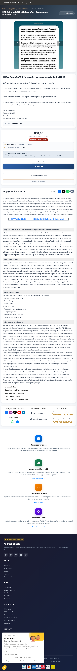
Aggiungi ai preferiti (39, 176)
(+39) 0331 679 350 (62, 414)
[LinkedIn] (23, 412)
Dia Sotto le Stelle (9, 621)
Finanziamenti (8, 577)
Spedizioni (7, 565)
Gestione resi (8, 568)
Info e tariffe (37, 502)
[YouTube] (19, 412)
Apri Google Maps (39, 413)
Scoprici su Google (40, 419)
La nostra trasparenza (37, 454)
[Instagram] (11, 412)
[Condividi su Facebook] (59, 191)
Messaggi (7, 599)
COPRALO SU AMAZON (19, 219)
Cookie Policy (46, 661)
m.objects (7, 623)
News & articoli (8, 615)
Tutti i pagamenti (37, 478)
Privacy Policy (57, 661)
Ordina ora (39, 166)
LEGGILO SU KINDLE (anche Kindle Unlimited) (48, 219)
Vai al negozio (8, 609)
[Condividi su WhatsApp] (68, 191)
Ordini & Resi (8, 596)
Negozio (12, 9)
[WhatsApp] (12, 422)
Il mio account (8, 587)
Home (4, 9)
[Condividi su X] (63, 191)
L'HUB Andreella (9, 612)
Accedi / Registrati (9, 590)
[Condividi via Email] (72, 191)
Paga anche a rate (39, 181)
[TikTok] (15, 412)
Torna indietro (68, 13)
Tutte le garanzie (37, 527)
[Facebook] (6, 412)
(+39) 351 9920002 (62, 421)
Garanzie (6, 571)
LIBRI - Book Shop (24, 9)
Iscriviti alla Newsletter (11, 618)
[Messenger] (17, 422)
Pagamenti (7, 574)
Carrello (6, 593)
